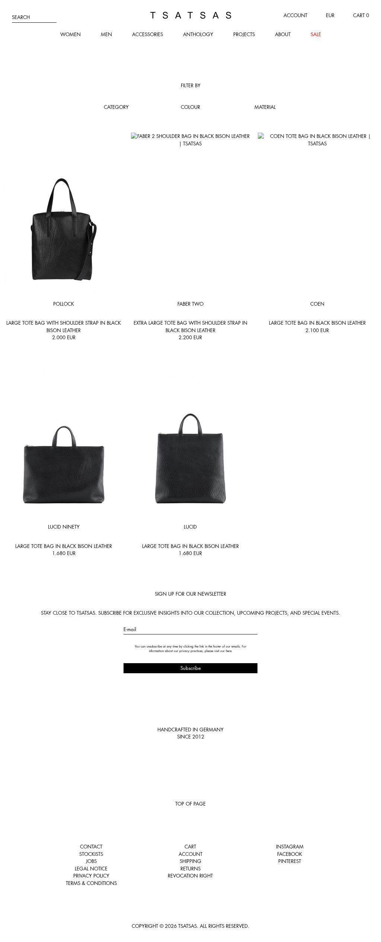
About (283, 34)
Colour (190, 107)
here (228, 651)
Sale (316, 34)
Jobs (91, 861)
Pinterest (289, 861)
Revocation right (190, 875)
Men (106, 34)
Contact (91, 846)
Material (265, 107)
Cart (190, 846)
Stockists (91, 854)
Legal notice (91, 868)
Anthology (198, 34)
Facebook (289, 854)
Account (295, 15)
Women (70, 34)
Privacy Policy (91, 875)
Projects (244, 34)
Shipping (190, 861)
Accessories (147, 34)
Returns (190, 868)
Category (116, 107)
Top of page (190, 803)
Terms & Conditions (91, 883)
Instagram (290, 846)
